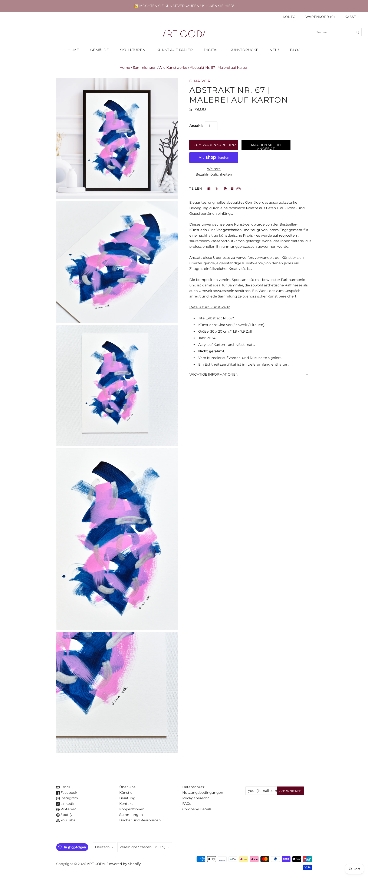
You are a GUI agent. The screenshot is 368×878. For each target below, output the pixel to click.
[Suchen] (357, 32)
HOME (73, 50)
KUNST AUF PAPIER (175, 50)
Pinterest (68, 809)
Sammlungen (145, 68)
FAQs (186, 804)
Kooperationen (132, 809)
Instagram (69, 798)
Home (124, 68)
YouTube (68, 820)
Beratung (127, 798)
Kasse (350, 17)
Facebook (68, 793)
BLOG (295, 50)
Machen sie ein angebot (266, 146)
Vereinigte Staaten (142, 847)
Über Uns (127, 787)
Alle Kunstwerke (173, 68)
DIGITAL (211, 50)
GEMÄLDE (99, 50)
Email (65, 787)
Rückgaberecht (195, 798)
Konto (289, 17)
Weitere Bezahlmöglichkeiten (214, 171)
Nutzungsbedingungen (202, 793)
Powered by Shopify (124, 864)
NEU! (274, 50)
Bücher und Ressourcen (140, 820)
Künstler (126, 793)
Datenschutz (193, 787)
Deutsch (102, 847)
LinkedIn (68, 804)
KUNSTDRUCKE (244, 50)
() (320, 17)
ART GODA (96, 864)
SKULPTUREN (132, 50)
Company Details (196, 809)
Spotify (66, 815)
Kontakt (126, 804)
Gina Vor (200, 81)
